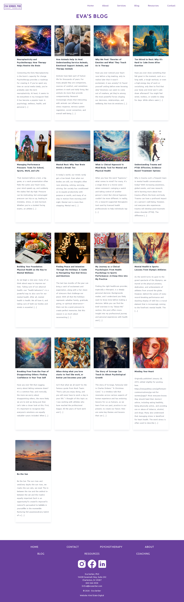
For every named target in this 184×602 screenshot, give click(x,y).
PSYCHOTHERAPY (111, 546)
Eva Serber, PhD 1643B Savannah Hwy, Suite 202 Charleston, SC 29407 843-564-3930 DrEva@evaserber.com (92, 582)
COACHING (143, 553)
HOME (35, 546)
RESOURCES (92, 553)
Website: (84, 595)
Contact (171, 5)
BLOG (40, 553)
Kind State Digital (96, 595)
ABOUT (149, 546)
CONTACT (73, 546)
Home (90, 5)
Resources (153, 5)
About (105, 5)
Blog (136, 5)
